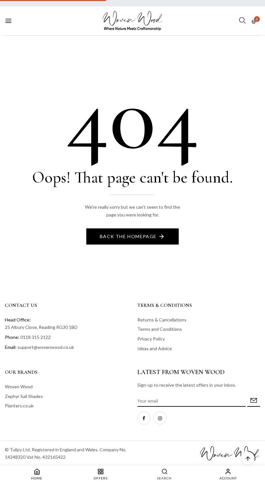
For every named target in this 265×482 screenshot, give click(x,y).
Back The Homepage (128, 236)
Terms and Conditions (159, 329)
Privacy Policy (151, 338)
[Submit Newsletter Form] (253, 401)
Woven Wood (19, 386)
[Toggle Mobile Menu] (8, 21)
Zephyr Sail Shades (24, 396)
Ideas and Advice (154, 348)
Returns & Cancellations (161, 319)
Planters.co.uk (19, 405)
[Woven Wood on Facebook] (143, 418)
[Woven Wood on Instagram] (160, 418)
